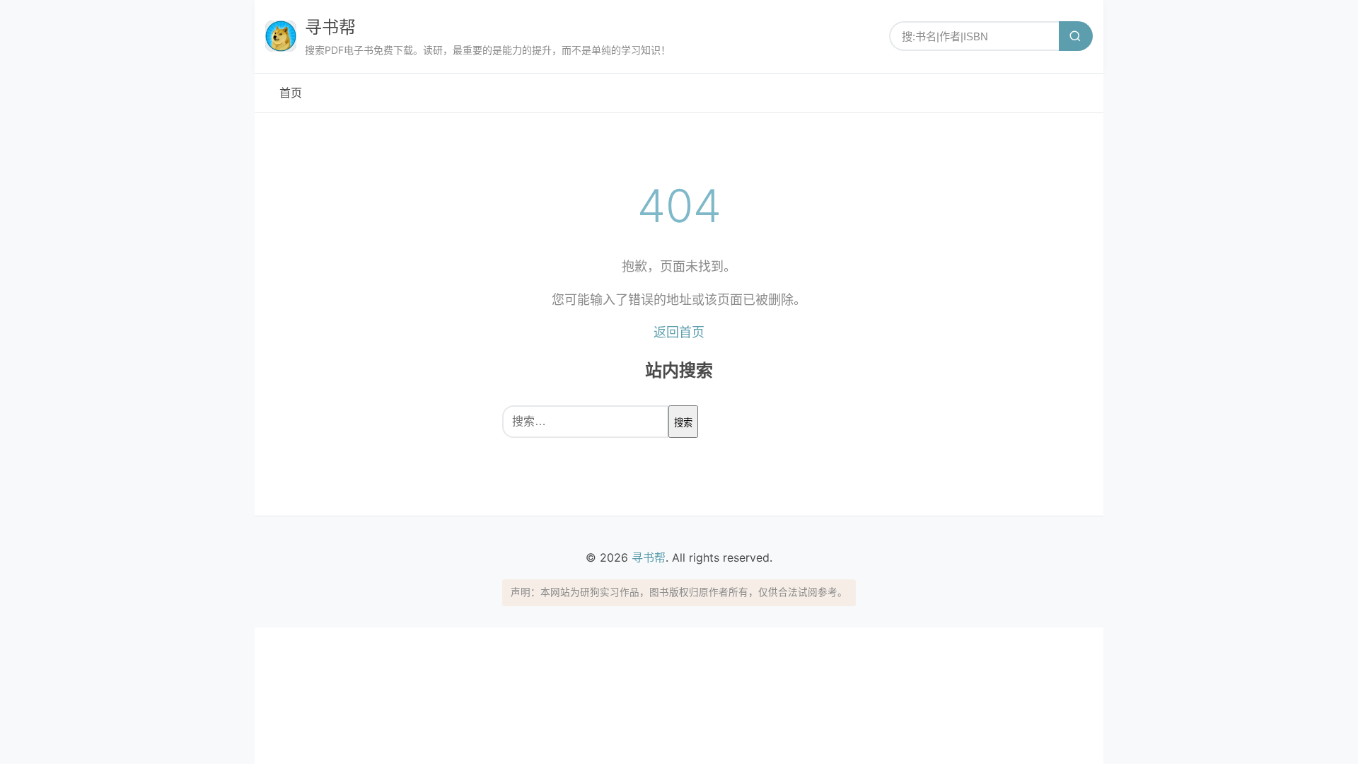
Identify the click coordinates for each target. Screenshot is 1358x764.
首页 (290, 93)
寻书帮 (330, 27)
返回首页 (679, 332)
